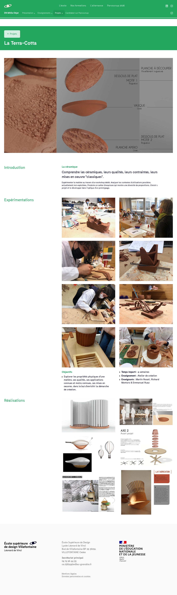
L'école (62, 6)
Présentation (27, 13)
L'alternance (96, 6)
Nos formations (78, 6)
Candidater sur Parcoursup (76, 13)
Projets (58, 13)
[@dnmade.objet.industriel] (172, 13)
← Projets (12, 34)
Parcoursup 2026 (116, 6)
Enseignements (44, 13)
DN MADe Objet (11, 13)
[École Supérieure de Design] (8, 6)
